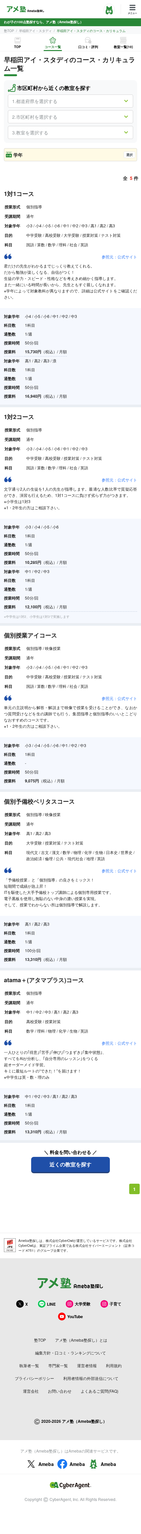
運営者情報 (87, 1365)
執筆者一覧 (29, 1365)
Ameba (46, 1464)
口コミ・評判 (88, 46)
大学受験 (83, 1304)
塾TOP (9, 30)
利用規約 (114, 1365)
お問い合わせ (59, 1391)
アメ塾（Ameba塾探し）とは (81, 1340)
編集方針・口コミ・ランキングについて (70, 1352)
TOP (17, 46)
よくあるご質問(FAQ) (99, 1391)
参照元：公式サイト (119, 256)
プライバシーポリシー (34, 1378)
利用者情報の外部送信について (90, 1378)
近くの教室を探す (70, 1164)
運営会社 (31, 1391)
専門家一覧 (58, 1365)
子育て (115, 1304)
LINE (51, 1304)
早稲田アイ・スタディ (35, 30)
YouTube (75, 1316)
